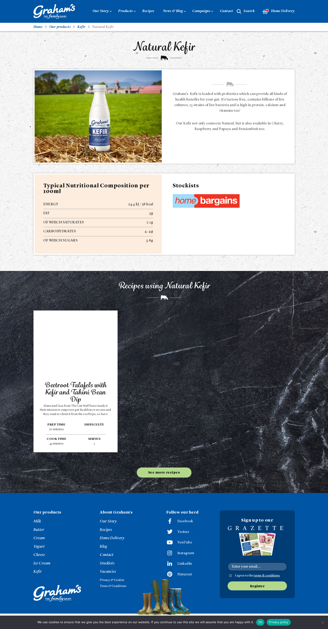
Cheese (39, 555)
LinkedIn (184, 564)
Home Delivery (283, 11)
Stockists (107, 563)
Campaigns (201, 11)
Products (125, 11)
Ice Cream (42, 563)
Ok (260, 622)
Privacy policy (279, 622)
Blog (103, 547)
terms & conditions (267, 575)
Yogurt (39, 547)
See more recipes (164, 472)
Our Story (101, 11)
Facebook (185, 521)
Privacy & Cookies (112, 580)
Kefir (37, 572)
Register (257, 586)
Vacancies (108, 572)
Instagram (185, 553)
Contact (226, 11)
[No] (322, 622)
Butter (38, 530)
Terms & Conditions (113, 586)
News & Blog (173, 11)
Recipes (148, 11)
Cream (39, 538)
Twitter (183, 532)
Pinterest (184, 574)
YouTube (184, 542)
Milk (37, 521)
